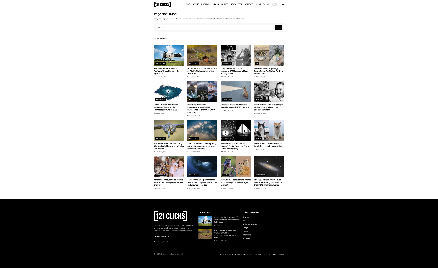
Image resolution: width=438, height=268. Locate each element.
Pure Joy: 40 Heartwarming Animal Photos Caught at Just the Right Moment (236, 182)
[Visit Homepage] (162, 4)
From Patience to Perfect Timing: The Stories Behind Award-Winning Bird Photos (169, 146)
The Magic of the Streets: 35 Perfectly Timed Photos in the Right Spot (167, 71)
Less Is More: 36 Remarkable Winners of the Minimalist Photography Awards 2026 (166, 107)
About (196, 4)
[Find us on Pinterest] (268, 4)
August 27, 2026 (260, 77)
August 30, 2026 (194, 77)
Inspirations (160, 63)
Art (257, 63)
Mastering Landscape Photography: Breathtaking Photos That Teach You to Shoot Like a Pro (201, 108)
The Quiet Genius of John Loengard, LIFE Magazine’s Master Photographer (235, 71)
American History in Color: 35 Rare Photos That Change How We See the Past (168, 182)
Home (187, 4)
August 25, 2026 (194, 116)
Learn (216, 4)
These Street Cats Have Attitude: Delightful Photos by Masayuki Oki (268, 144)
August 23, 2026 (227, 152)
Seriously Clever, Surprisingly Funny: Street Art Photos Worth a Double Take (268, 71)
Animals (259, 100)
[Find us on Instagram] (260, 4)
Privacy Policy (248, 254)
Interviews (247, 235)
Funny (245, 231)
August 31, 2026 (160, 77)
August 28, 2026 (227, 77)
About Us (223, 254)
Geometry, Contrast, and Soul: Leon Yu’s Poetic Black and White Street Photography (235, 146)
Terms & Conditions (262, 254)
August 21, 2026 (227, 188)
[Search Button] (283, 4)
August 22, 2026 (261, 149)
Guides (224, 4)
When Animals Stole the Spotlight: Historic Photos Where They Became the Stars (268, 107)
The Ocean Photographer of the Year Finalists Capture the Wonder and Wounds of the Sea (202, 182)
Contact (248, 4)
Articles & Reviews (250, 224)
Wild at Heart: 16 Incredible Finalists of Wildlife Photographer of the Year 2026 (202, 71)
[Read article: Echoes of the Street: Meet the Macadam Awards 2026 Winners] (236, 91)
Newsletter (236, 4)
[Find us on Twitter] (264, 4)
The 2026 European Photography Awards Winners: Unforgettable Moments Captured (201, 146)
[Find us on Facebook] (256, 4)
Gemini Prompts (278, 254)
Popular (205, 4)
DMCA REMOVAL (234, 254)
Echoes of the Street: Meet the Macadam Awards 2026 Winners (235, 106)
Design (245, 228)
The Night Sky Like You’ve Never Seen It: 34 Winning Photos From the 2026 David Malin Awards (268, 182)
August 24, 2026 (160, 152)
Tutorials (246, 238)
